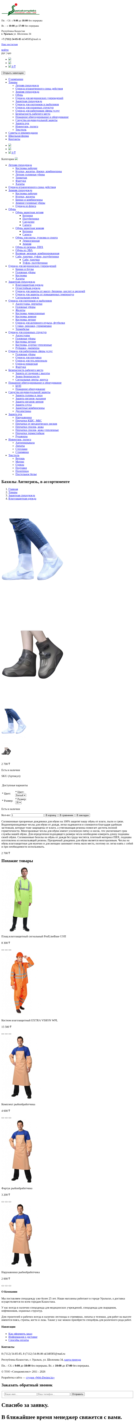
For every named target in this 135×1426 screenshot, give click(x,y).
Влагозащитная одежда (29, 284)
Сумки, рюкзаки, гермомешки (33, 325)
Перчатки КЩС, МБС (28, 420)
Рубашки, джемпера (27, 348)
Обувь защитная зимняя (29, 228)
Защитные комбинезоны (30, 407)
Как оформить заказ (20, 1333)
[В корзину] (2, 949)
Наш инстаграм (9, 44)
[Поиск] (9, 59)
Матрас (19, 461)
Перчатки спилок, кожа (29, 426)
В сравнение (66, 815)
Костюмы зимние (25, 316)
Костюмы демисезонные (30, 313)
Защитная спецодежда (28, 101)
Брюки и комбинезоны (29, 199)
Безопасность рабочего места (32, 113)
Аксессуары (22, 335)
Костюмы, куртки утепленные (33, 344)
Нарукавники (23, 417)
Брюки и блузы (24, 269)
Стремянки (22, 452)
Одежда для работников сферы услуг (37, 110)
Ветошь (20, 458)
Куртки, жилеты (25, 196)
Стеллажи (21, 448)
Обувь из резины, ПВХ (29, 247)
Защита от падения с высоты (32, 373)
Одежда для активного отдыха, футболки (40, 322)
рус (3, 53)
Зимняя (26, 243)
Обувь (19, 94)
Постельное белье (26, 474)
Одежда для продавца (28, 357)
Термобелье (22, 329)
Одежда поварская (26, 363)
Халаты (20, 183)
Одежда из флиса (25, 206)
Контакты (14, 139)
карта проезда (72, 1359)
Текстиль (20, 129)
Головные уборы (25, 272)
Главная (13, 489)
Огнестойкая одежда (27, 288)
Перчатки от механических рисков (36, 423)
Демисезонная (31, 240)
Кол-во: (5, 815)
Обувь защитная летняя (29, 212)
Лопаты (20, 445)
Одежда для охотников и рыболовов (37, 104)
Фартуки (20, 180)
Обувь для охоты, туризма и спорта (36, 237)
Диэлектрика (23, 411)
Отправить (77, 1394)
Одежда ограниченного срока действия (39, 88)
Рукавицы (21, 436)
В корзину (51, 815)
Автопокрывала (25, 442)
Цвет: (7, 793)
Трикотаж (21, 177)
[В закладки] (6, 949)
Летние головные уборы (30, 174)
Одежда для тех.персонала (31, 360)
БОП (18, 385)
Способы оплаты (18, 1340)
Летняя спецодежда (27, 85)
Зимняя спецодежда (27, 91)
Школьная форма (18, 135)
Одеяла (19, 464)
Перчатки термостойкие (29, 433)
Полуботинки (30, 218)
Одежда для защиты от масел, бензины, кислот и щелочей (50, 291)
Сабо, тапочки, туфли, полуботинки (37, 256)
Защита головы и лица (29, 395)
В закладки (83, 815)
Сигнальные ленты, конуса (31, 379)
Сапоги (26, 224)
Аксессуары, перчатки (28, 303)
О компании (15, 79)
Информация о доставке (22, 1336)
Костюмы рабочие (26, 168)
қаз (9, 53)
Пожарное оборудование (30, 389)
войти (5, 49)
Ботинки (27, 215)
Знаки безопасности (27, 376)
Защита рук (22, 123)
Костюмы (21, 275)
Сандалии (28, 221)
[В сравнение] (9, 949)
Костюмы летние (25, 319)
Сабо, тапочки (31, 259)
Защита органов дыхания (30, 398)
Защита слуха (23, 404)
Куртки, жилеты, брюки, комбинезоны (38, 171)
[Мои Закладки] (9, 62)
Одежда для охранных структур (34, 107)
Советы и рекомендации (23, 132)
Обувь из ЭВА (24, 250)
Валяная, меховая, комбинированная (37, 253)
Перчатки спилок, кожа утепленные (37, 430)
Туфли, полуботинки (35, 262)
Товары (12, 82)
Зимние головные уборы (30, 202)
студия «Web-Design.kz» (40, 1377)
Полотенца (22, 471)
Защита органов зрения (29, 401)
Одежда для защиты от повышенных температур (44, 294)
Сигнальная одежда (27, 297)
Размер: (8, 800)
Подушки (21, 467)
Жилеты (20, 310)
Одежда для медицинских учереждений (39, 98)
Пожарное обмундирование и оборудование (42, 117)
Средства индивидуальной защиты (36, 120)
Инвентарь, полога (26, 126)
